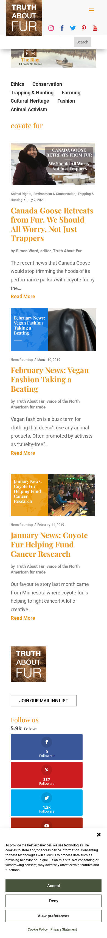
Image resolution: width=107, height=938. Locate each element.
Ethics (17, 84)
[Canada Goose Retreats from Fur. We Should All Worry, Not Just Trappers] (53, 165)
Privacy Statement (63, 929)
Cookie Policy (38, 929)
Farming (71, 92)
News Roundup (22, 360)
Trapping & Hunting (32, 92)
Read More (23, 296)
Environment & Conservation (54, 194)
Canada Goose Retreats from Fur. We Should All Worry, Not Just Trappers (52, 224)
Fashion (66, 101)
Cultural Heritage (30, 101)
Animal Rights (21, 194)
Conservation (47, 84)
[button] (99, 834)
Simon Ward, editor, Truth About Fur (49, 250)
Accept (53, 885)
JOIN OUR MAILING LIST (43, 700)
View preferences (53, 916)
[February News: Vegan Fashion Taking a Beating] (53, 331)
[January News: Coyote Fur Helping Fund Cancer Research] (53, 496)
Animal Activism (29, 109)
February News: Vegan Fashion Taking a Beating (50, 379)
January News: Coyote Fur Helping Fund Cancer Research (49, 544)
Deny (53, 900)
